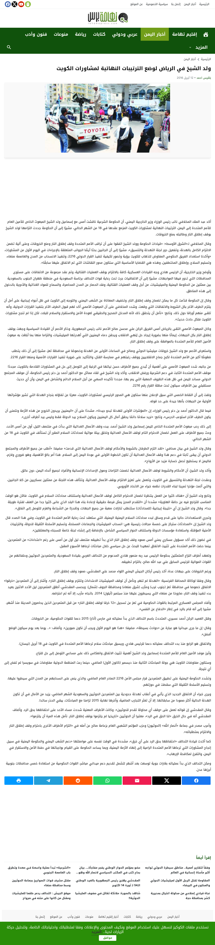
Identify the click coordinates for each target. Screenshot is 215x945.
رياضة (80, 34)
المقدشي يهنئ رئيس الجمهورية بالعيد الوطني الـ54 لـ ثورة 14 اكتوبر (108, 883)
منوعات (61, 34)
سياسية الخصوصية (157, 4)
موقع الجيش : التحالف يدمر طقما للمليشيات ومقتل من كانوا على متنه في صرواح (41, 896)
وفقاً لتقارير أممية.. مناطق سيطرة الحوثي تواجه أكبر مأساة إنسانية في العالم (177, 870)
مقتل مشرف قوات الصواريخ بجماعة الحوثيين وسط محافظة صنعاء (41, 883)
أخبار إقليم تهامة (108, 916)
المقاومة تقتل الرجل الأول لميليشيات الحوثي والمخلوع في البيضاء (180, 883)
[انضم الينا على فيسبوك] (7, 4)
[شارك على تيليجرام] (48, 780)
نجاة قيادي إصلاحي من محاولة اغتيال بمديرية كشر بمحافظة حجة (180, 896)
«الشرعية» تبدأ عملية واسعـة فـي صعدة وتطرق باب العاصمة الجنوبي (39, 870)
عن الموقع (136, 4)
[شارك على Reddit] (78, 780)
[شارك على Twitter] (166, 780)
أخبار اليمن (190, 4)
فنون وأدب (36, 34)
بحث (9, 47)
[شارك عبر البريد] (137, 780)
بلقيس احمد (204, 77)
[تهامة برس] (107, 18)
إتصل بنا (176, 4)
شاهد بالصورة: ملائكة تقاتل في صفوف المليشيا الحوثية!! (107, 896)
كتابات (99, 34)
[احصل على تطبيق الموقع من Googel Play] (27, 4)
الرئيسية (204, 4)
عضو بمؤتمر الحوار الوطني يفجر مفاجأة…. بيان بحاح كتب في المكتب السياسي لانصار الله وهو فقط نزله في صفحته (109, 872)
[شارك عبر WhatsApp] (107, 780)
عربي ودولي (124, 34)
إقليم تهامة (184, 34)
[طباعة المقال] (18, 780)
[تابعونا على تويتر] (14, 4)
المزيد (201, 47)
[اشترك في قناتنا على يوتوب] (20, 4)
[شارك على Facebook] (196, 780)
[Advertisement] (107, 188)
